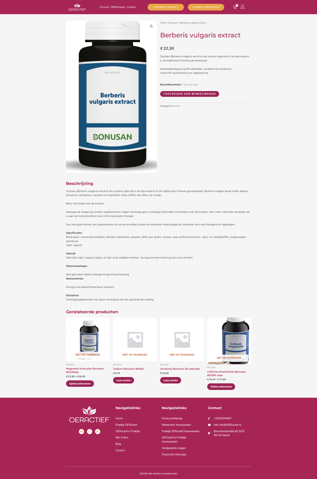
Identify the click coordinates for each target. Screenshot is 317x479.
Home (163, 22)
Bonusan (173, 22)
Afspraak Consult (166, 7)
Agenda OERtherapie (206, 7)
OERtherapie (117, 7)
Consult (104, 7)
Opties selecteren (80, 383)
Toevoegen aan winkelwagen (189, 93)
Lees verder (123, 380)
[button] (151, 26)
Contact (131, 7)
